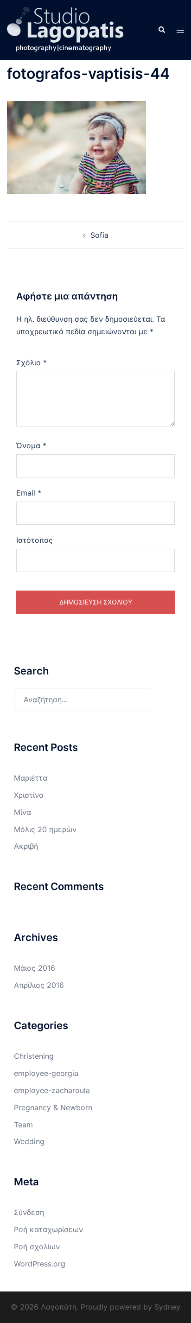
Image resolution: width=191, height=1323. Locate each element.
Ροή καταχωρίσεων (48, 1229)
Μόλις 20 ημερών (45, 829)
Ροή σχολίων (37, 1246)
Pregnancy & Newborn (53, 1107)
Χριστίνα (29, 795)
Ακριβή (26, 846)
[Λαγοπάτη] (65, 29)
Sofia (99, 235)
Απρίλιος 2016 (39, 985)
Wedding (29, 1141)
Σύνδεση (29, 1212)
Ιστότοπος (34, 540)
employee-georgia (46, 1073)
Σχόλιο (31, 362)
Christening (34, 1056)
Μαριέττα (30, 777)
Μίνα (22, 812)
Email (28, 492)
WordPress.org (39, 1263)
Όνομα (31, 445)
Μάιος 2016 (34, 968)
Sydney (167, 1306)
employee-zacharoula (52, 1090)
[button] (161, 30)
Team (23, 1124)
